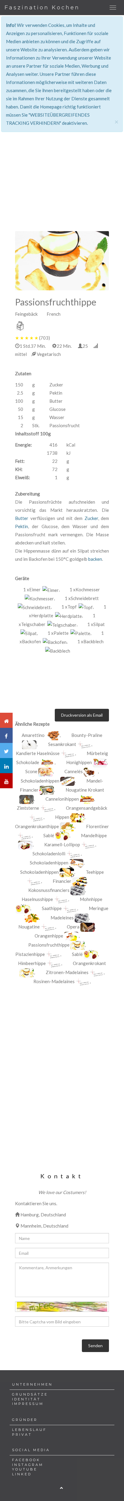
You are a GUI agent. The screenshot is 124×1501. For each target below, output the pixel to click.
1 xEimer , (41, 589)
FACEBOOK (26, 1460)
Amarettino (33, 735)
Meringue (98, 908)
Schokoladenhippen (40, 780)
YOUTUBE (24, 1469)
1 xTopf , (77, 606)
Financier (62, 881)
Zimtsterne (28, 808)
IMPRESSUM (28, 1404)
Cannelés (73, 771)
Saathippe (52, 908)
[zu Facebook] (6, 735)
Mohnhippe (91, 899)
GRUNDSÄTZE (30, 1394)
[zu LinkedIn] (6, 765)
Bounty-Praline (86, 735)
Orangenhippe (49, 935)
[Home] (6, 720)
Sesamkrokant (62, 744)
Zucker (91, 518)
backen (95, 559)
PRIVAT (22, 1434)
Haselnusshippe (37, 899)
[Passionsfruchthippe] (62, 261)
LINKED (22, 1474)
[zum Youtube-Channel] (6, 780)
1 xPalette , (69, 633)
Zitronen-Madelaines (67, 972)
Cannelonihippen (62, 799)
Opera (73, 926)
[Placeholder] (84, 744)
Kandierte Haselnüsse (38, 753)
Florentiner (97, 826)
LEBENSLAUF (29, 1430)
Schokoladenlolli (49, 853)
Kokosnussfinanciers (49, 890)
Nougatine (29, 926)
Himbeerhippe (32, 963)
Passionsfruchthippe (49, 944)
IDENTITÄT (26, 1399)
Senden (95, 1345)
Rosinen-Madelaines (54, 981)
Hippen (62, 817)
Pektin (21, 526)
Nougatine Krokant (85, 789)
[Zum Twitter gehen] (6, 750)
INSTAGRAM (27, 1465)
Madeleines (62, 917)
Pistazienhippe (30, 954)
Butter (21, 518)
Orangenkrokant (89, 963)
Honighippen (79, 762)
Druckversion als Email (82, 715)
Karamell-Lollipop (62, 844)
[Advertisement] (62, 149)
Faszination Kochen (42, 7)
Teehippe (95, 872)
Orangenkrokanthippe (37, 826)
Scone (31, 771)
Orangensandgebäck (86, 808)
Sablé (48, 835)
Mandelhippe (94, 835)
